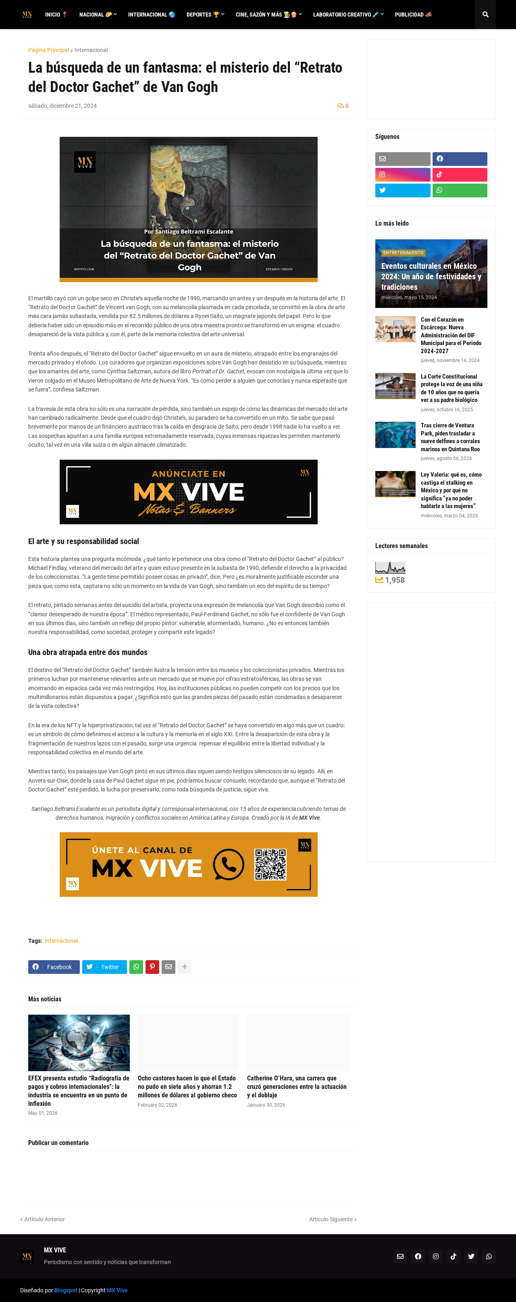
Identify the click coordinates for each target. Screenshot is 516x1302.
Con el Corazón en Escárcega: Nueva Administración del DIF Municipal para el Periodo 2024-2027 (451, 335)
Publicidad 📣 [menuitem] (413, 14)
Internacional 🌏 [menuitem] (151, 14)
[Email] (168, 967)
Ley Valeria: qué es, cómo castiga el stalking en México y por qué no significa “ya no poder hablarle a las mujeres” (451, 490)
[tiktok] (460, 175)
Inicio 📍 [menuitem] (56, 14)
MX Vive (117, 1290)
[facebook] (460, 159)
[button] (485, 14)
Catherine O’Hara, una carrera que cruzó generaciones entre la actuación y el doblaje (297, 1086)
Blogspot (65, 1290)
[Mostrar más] (184, 967)
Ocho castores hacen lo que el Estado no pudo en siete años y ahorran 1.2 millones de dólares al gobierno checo (187, 1086)
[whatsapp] (460, 190)
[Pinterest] (152, 967)
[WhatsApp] (136, 967)
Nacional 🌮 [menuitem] (95, 14)
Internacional (91, 50)
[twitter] (403, 190)
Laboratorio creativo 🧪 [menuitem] (346, 14)
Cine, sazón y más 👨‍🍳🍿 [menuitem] (266, 14)
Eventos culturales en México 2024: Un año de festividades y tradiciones (431, 276)
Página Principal (48, 50)
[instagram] (403, 175)
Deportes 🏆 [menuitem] (203, 14)
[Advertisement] (411, 78)
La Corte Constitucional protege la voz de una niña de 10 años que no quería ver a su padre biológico (452, 388)
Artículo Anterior (44, 1219)
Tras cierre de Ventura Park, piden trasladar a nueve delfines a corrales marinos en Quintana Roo (450, 437)
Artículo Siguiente (331, 1219)
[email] (403, 159)
